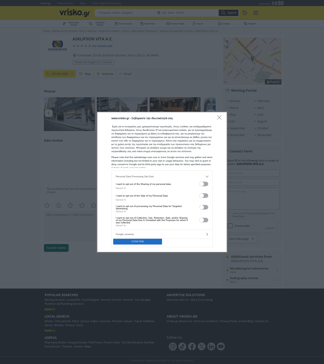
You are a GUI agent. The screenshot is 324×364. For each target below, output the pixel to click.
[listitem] (162, 176)
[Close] (220, 118)
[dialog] (162, 182)
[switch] (203, 184)
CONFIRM (137, 241)
